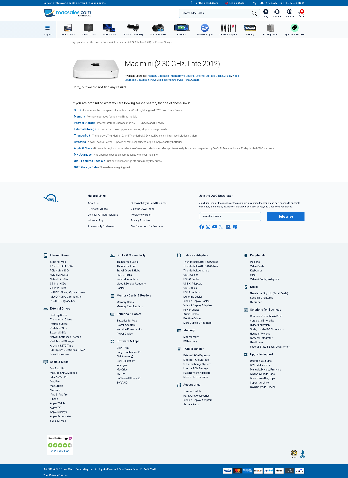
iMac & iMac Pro (59, 377)
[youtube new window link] (214, 226)
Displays (255, 261)
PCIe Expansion (193, 349)
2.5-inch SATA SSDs (61, 266)
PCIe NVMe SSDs (60, 270)
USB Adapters (191, 292)
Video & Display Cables (196, 301)
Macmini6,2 (109, 42)
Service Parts (191, 404)
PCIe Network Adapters (196, 372)
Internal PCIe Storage (195, 368)
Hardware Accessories (196, 395)
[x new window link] (221, 226)
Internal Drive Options (182, 75)
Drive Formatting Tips (262, 378)
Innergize (122, 365)
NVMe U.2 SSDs (59, 279)
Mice (253, 274)
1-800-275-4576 (267, 3)
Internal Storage (84, 123)
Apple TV (55, 407)
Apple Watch (57, 403)
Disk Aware (123, 356)
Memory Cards (125, 302)
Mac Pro (55, 381)
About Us (93, 203)
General (195, 79)
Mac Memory (191, 336)
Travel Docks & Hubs (128, 270)
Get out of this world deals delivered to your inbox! (75, 3)
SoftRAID (122, 382)
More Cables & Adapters (197, 322)
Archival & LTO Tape (61, 345)
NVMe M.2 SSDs (59, 274)
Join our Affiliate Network (103, 214)
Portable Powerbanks (129, 329)
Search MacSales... (194, 13)
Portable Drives (59, 323)
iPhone (54, 398)
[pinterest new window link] (235, 227)
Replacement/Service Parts (174, 79)
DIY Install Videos (98, 208)
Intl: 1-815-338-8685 (292, 3)
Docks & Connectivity (131, 255)
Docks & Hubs (223, 75)
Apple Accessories (61, 416)
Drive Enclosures (59, 354)
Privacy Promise (140, 220)
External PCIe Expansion (197, 355)
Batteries (80, 142)
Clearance (256, 302)
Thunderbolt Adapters (196, 270)
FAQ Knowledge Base (262, 373)
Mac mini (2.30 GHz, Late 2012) (135, 42)
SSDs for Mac (58, 261)
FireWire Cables (192, 318)
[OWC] (68, 13)
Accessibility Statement (101, 226)
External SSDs (58, 332)
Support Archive (259, 382)
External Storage (205, 75)
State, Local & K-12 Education (267, 329)
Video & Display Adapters (131, 283)
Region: (237, 3)
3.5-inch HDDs (58, 283)
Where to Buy (95, 220)
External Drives (60, 308)
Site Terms (125, 469)
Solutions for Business (265, 309)
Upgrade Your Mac (261, 360)
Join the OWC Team (142, 208)
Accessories (191, 384)
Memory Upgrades (158, 75)
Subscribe (285, 217)
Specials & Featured (261, 297)
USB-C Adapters (192, 283)
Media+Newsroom (141, 214)
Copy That (123, 347)
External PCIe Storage (196, 359)
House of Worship (260, 333)
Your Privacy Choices (55, 475)
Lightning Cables (192, 296)
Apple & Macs (83, 148)
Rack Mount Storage (62, 341)
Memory (79, 116)
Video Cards (257, 266)
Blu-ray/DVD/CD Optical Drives (67, 350)
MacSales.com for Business (147, 226)
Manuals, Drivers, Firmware (265, 369)
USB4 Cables (190, 274)
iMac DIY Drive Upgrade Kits (66, 296)
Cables (121, 288)
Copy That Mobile (127, 352)
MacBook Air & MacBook (64, 372)
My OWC (122, 373)
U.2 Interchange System (197, 364)
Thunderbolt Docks (128, 261)
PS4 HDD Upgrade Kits (63, 301)
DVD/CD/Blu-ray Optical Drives (67, 292)
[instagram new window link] (208, 227)
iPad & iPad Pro (59, 394)
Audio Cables (191, 314)
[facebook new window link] (201, 226)
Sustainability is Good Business (149, 203)
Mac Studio (56, 385)
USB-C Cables (191, 279)
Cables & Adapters (195, 255)
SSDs (77, 110)
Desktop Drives (58, 315)
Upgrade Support (261, 354)
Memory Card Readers (130, 306)
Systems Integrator (261, 338)
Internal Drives (60, 255)
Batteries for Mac (127, 320)
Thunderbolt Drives (61, 319)
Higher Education (260, 325)
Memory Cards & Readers (134, 295)
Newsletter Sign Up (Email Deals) (269, 293)
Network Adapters (127, 279)
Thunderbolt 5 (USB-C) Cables (200, 261)
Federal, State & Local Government (270, 346)
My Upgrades (79, 42)
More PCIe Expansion (195, 377)
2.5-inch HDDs (58, 288)
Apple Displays (58, 412)
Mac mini (94, 42)
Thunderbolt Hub (126, 266)
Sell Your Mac (58, 420)
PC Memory (190, 341)
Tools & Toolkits (192, 391)
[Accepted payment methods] (262, 471)
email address (212, 216)
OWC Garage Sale (86, 167)
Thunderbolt (82, 135)
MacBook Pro (57, 368)
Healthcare (256, 342)
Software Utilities (127, 378)
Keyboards (256, 270)
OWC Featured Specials (89, 161)
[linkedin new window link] (228, 227)
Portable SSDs (58, 328)
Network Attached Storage (65, 336)
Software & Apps (128, 341)
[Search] (254, 14)
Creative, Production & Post (266, 316)
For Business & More (206, 3)
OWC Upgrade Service (263, 387)
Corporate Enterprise (262, 320)
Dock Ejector (124, 360)
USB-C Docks (124, 274)
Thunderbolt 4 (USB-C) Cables (200, 266)
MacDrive (122, 369)
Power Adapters (126, 325)
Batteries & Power (147, 79)
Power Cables (125, 333)
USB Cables (190, 288)
